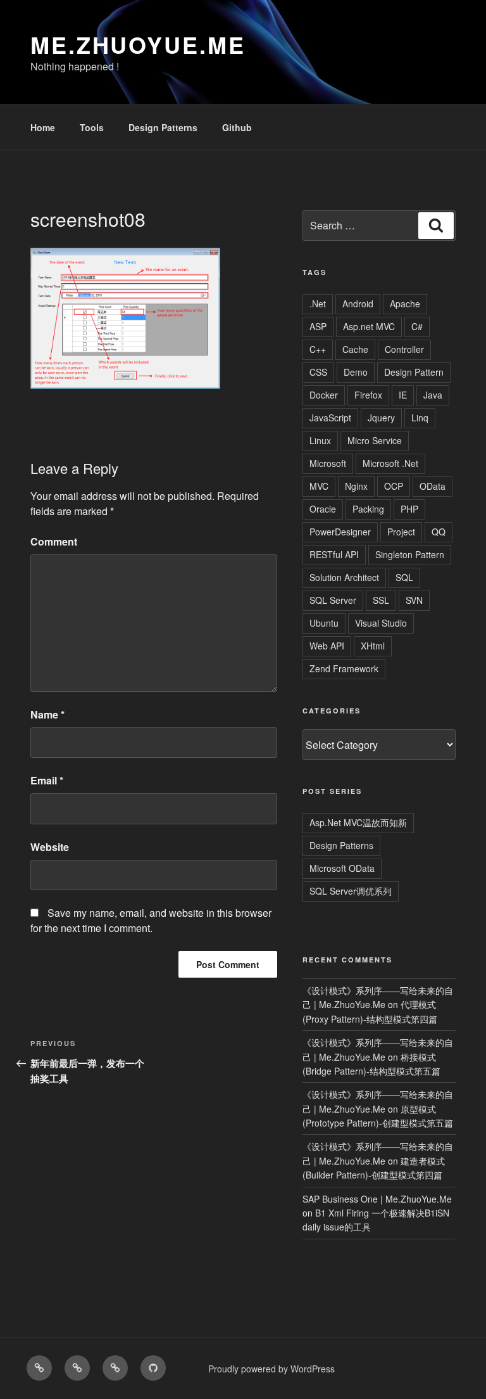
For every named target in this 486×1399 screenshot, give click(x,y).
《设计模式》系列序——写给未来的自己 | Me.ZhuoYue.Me (377, 997)
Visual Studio (381, 622)
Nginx (356, 486)
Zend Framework (343, 668)
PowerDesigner (340, 531)
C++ (317, 349)
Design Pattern (414, 372)
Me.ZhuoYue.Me (137, 44)
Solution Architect (344, 577)
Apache (405, 303)
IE (403, 394)
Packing (368, 508)
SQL (404, 577)
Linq (419, 417)
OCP (393, 486)
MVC (318, 486)
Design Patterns (162, 127)
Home (42, 127)
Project (401, 531)
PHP (409, 508)
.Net (317, 303)
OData (433, 486)
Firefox (368, 394)
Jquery (381, 417)
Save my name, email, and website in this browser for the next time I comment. (150, 920)
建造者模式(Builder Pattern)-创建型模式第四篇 (373, 1167)
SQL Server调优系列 (350, 891)
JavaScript (330, 417)
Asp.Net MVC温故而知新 (358, 822)
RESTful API (334, 554)
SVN (414, 600)
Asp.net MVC (369, 326)
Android (357, 303)
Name (47, 714)
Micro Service (374, 440)
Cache (355, 349)
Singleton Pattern (409, 554)
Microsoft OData (342, 868)
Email (46, 780)
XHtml (373, 645)
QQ (439, 531)
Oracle (322, 508)
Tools (92, 127)
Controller (404, 349)
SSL (381, 600)
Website (49, 847)
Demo (356, 372)
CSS (318, 372)
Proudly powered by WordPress (271, 1368)
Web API (326, 645)
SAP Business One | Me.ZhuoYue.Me (377, 1198)
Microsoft (327, 463)
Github (237, 127)
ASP (318, 326)
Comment (53, 541)
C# (417, 326)
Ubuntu (324, 622)
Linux (320, 440)
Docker (323, 394)
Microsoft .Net (390, 463)
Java (432, 394)
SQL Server (332, 600)
